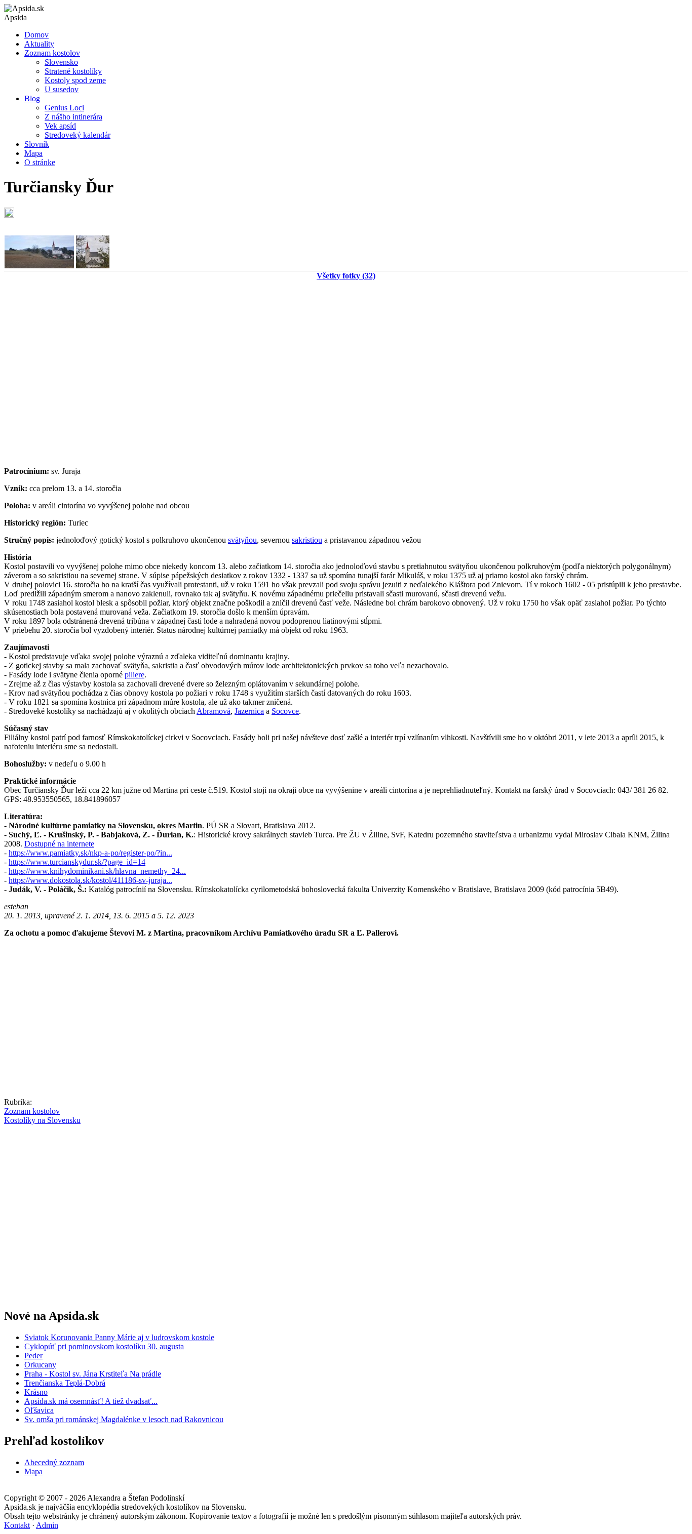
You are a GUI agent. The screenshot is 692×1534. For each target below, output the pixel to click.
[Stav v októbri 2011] (39, 265)
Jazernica (249, 711)
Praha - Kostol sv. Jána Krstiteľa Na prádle (92, 1373)
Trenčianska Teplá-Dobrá (64, 1383)
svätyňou (242, 540)
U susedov (62, 89)
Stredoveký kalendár (77, 135)
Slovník (36, 144)
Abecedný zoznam (54, 1462)
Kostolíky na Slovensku (42, 1120)
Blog (32, 98)
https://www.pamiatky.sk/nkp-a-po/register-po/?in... (90, 853)
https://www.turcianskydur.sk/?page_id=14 (77, 862)
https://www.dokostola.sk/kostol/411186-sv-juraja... (90, 880)
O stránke (39, 162)
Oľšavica (39, 1410)
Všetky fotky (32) (346, 275)
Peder (33, 1355)
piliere (134, 674)
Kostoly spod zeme (75, 80)
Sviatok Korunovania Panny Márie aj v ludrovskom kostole (119, 1337)
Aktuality (39, 43)
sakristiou (307, 540)
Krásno (36, 1392)
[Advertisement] (308, 371)
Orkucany (40, 1364)
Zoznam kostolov (52, 53)
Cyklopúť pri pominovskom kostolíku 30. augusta (104, 1346)
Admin (47, 1525)
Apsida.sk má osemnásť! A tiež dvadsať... (91, 1401)
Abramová (213, 711)
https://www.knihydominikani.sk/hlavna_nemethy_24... (97, 871)
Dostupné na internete (59, 843)
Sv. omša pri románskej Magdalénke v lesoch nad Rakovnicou (123, 1419)
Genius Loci (64, 107)
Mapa (33, 153)
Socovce (285, 711)
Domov (36, 34)
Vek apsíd (60, 126)
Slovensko (61, 62)
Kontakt (17, 1525)
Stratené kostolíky (73, 71)
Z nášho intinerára (73, 116)
